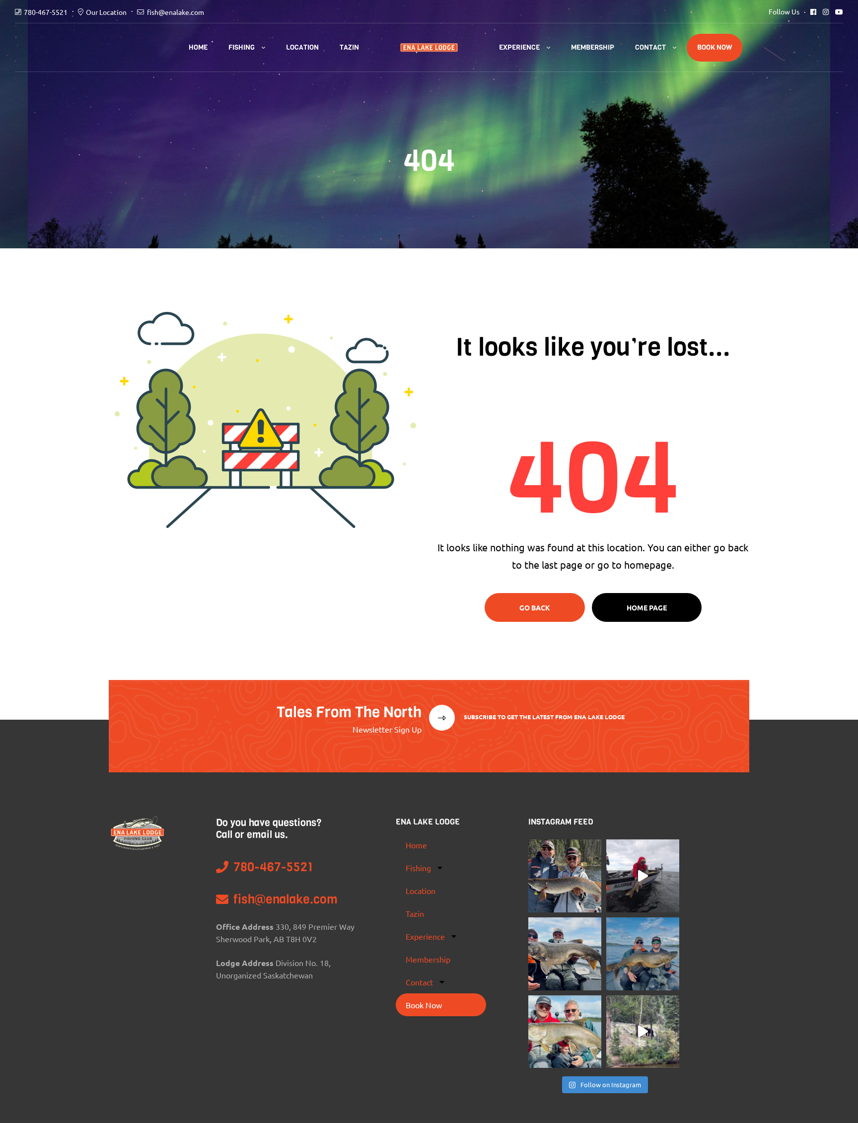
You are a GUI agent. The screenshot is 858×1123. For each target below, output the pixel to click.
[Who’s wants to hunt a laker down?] (564, 1031)
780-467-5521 (46, 11)
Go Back (534, 607)
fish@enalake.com (175, 11)
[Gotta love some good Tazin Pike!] (564, 875)
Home (198, 47)
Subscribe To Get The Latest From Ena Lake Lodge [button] (543, 717)
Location (302, 47)
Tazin (349, 47)
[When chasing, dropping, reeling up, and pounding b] (564, 953)
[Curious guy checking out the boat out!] (642, 1031)
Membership (592, 47)
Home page (647, 607)
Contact (650, 47)
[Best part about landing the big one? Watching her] (642, 875)
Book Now (714, 47)
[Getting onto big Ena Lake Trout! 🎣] (642, 953)
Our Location (106, 11)
